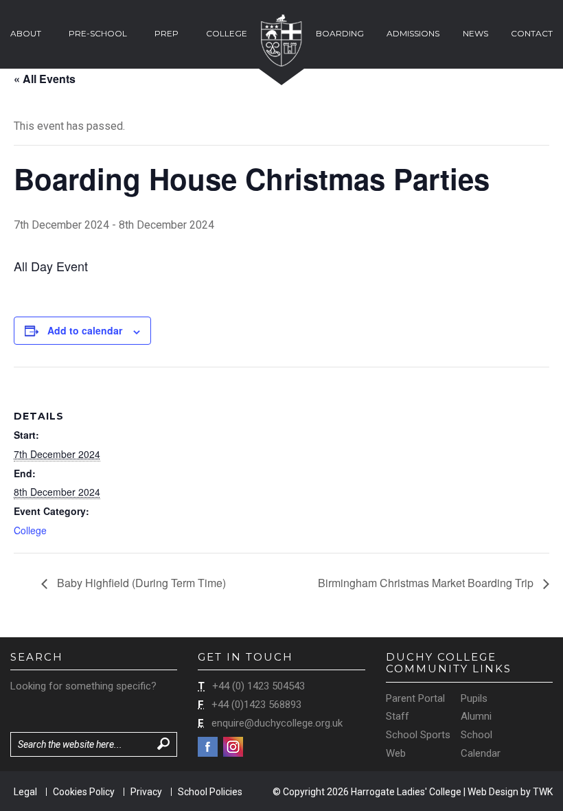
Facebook (208, 747)
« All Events (45, 79)
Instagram (233, 747)
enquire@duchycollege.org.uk (277, 723)
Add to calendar (84, 330)
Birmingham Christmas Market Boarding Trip (427, 583)
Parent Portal (415, 698)
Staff (397, 716)
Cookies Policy (84, 791)
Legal (25, 791)
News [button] (475, 33)
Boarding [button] (340, 33)
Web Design (493, 791)
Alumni (476, 716)
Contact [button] (532, 33)
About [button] (25, 33)
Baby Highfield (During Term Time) (140, 583)
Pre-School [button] (98, 33)
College (30, 530)
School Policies (210, 791)
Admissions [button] (413, 33)
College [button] (226, 33)
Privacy (146, 791)
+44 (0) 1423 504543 (258, 686)
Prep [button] (166, 33)
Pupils (474, 698)
